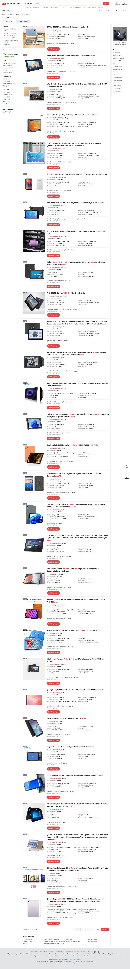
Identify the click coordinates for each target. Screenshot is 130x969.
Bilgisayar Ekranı (117, 77)
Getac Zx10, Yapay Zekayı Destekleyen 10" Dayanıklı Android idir (72, 115)
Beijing (6, 99)
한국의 (77, 954)
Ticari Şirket (8, 65)
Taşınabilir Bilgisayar (55, 7)
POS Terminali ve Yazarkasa (51, 939)
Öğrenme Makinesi (28, 939)
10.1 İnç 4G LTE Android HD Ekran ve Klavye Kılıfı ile (68, 27)
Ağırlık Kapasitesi (117, 83)
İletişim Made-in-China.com (72, 951)
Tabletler (94, 7)
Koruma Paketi (117, 85)
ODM (7, 79)
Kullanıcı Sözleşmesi (49, 951)
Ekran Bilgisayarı (117, 88)
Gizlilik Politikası (60, 951)
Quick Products (49, 956)
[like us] (95, 951)
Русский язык (70, 954)
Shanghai (7, 94)
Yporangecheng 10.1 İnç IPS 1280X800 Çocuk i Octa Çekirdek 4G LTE (73, 630)
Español (45, 954)
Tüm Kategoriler (8, 11)
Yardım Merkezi (34, 951)
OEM (7, 81)
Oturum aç (125, 5)
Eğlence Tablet (9, 38)
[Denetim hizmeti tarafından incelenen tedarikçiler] (11, 54)
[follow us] (98, 951)
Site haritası (83, 951)
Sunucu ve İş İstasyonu (29, 941)
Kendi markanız (9, 83)
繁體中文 (28, 954)
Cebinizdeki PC (64, 7)
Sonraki (104, 929)
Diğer (6, 70)
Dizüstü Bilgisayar (92, 941)
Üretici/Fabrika (9, 63)
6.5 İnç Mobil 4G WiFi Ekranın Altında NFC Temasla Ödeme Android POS (75, 775)
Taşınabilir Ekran (44, 7)
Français (39, 954)
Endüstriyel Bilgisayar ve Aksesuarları (54, 941)
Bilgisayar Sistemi (77, 7)
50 (36, 929)
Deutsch (51, 954)
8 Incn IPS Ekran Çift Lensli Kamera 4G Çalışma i (66, 718)
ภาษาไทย (99, 954)
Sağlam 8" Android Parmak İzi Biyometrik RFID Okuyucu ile (70, 747)
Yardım (110, 11)
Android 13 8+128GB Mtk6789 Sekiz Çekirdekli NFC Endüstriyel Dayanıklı (75, 203)
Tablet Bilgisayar (87, 7)
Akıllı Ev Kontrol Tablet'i (10, 30)
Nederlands (88, 954)
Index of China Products (75, 956)
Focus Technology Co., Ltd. (64, 959)
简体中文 (22, 954)
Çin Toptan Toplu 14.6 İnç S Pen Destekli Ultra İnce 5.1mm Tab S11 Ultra (75, 690)
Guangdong (8, 92)
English (16, 954)
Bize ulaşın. (8, 112)
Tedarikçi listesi (23, 21)
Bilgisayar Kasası (92, 939)
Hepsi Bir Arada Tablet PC (11, 41)
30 (32, 929)
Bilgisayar (25, 943)
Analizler (90, 951)
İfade (41, 951)
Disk (71, 7)
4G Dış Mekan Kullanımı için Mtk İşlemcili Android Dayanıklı (71, 55)
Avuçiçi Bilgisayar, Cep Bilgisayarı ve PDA (54, 943)
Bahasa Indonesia (119, 954)
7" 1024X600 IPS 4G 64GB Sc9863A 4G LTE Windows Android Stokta (77, 174)
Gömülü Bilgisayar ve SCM (73, 941)
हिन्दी (94, 954)
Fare (114, 74)
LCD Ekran (69, 939)
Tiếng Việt (110, 954)
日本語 (34, 954)
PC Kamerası (36, 7)
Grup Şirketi (8, 68)
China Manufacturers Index (61, 956)
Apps (117, 11)
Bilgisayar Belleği (117, 80)
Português (57, 954)
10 (28, 929)
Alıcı (100, 11)
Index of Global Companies (89, 956)
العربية (82, 954)
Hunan (6, 97)
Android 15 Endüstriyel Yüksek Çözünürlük (66, 293)
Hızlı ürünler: (28, 7)
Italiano (63, 954)
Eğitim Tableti (9, 35)
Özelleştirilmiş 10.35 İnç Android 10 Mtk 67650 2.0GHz (72, 445)
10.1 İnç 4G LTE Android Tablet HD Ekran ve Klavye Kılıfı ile (120, 44)
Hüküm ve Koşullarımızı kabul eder (76, 963)
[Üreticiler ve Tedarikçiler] (11, 4)
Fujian (6, 101)
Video (25, 26)
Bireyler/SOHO (8, 72)
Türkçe (104, 954)
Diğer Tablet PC (10, 33)
